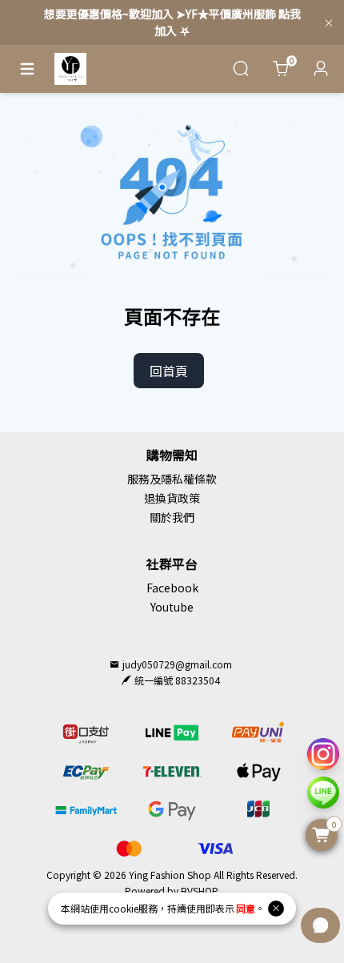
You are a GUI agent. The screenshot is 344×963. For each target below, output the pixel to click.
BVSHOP (199, 890)
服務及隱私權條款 (172, 479)
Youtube (172, 607)
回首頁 (169, 370)
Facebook (172, 588)
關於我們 (172, 517)
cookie (123, 908)
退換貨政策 (172, 498)
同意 (245, 908)
